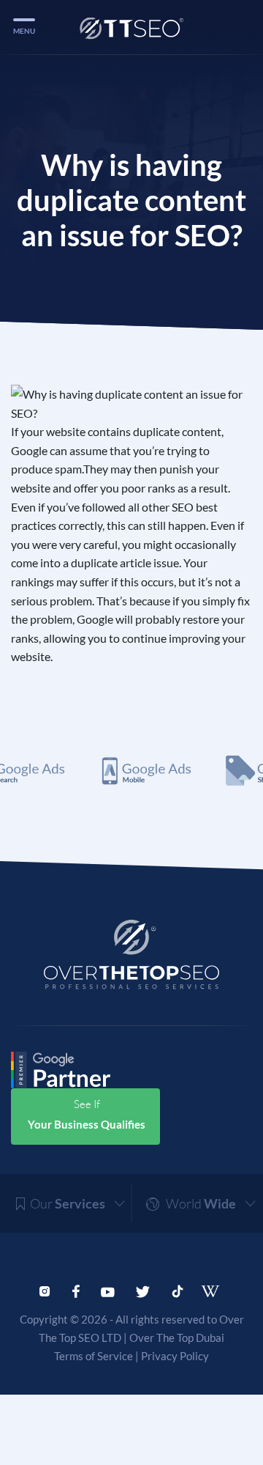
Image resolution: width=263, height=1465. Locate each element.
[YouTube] (107, 1290)
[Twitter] (142, 1290)
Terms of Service (93, 1355)
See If (86, 1114)
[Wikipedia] (215, 1291)
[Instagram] (44, 1290)
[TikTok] (177, 1290)
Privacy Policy (175, 1355)
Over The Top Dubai (176, 1337)
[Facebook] (75, 1290)
